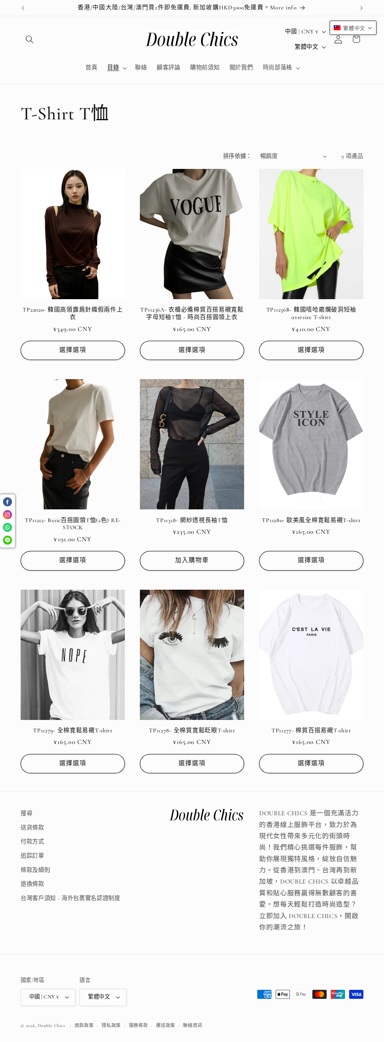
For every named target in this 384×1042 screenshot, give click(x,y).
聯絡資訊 (192, 1025)
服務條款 (138, 1025)
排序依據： (237, 156)
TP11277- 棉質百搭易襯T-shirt (311, 730)
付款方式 (32, 841)
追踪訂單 (32, 855)
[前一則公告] (23, 8)
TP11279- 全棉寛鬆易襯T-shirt (72, 730)
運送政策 (165, 1025)
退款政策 (84, 1025)
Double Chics (51, 1025)
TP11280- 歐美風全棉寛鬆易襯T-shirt (311, 520)
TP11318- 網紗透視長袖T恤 (192, 520)
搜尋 (26, 813)
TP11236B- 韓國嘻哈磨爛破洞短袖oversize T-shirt (311, 313)
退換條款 (32, 884)
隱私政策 (111, 1025)
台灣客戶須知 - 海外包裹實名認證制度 (70, 898)
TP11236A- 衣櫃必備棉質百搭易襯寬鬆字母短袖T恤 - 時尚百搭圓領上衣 (192, 313)
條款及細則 (35, 870)
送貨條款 (32, 827)
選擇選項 (72, 350)
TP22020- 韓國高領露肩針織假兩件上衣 (72, 313)
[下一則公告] (361, 8)
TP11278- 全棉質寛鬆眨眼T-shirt (192, 730)
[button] (30, 39)
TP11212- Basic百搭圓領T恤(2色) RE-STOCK (73, 524)
